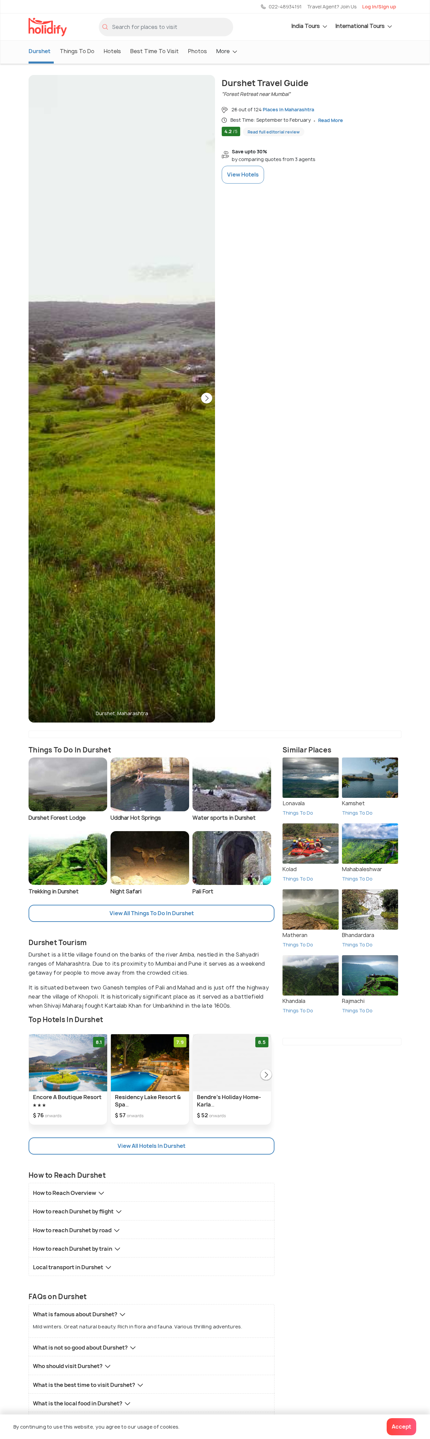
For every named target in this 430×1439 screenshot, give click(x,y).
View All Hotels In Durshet (151, 1146)
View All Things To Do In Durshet (152, 913)
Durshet (39, 51)
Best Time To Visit (154, 51)
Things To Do (77, 51)
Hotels (112, 51)
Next (206, 398)
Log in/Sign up (379, 6)
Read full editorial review (274, 132)
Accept (401, 1426)
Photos (197, 51)
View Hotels (243, 174)
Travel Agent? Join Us (332, 6)
